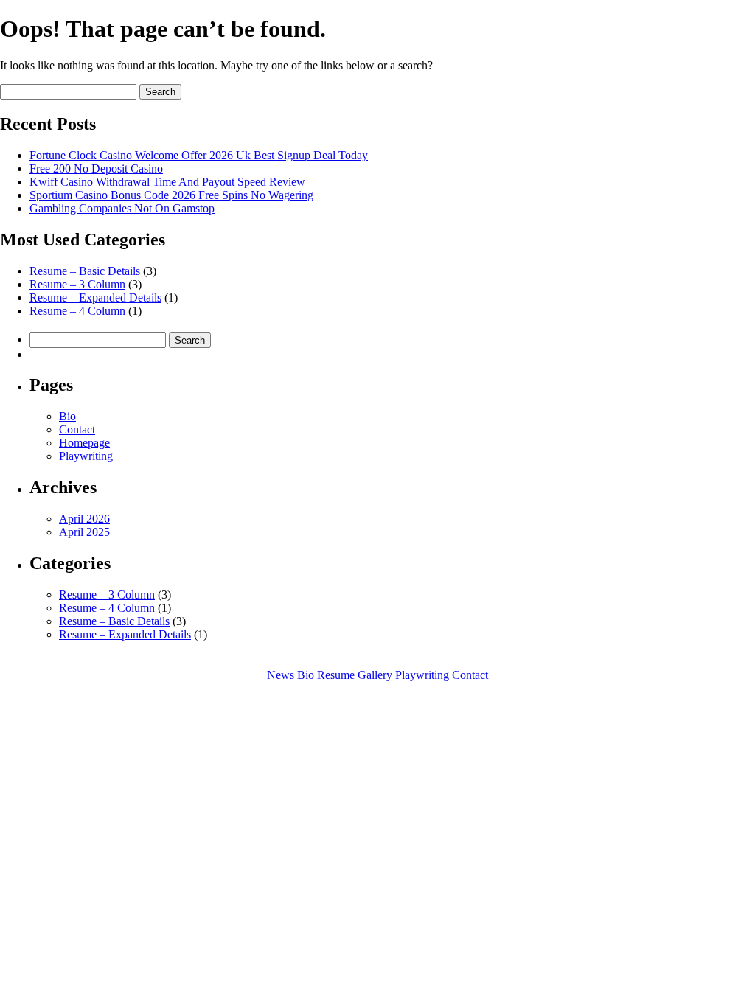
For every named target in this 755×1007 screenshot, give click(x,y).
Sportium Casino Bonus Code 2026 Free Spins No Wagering (171, 195)
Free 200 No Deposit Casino (96, 168)
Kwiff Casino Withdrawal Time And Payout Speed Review (167, 181)
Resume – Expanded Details (95, 297)
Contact (77, 429)
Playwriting (86, 456)
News (280, 675)
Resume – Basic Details (84, 271)
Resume (336, 675)
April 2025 (84, 532)
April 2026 (84, 518)
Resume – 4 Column (77, 310)
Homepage (84, 442)
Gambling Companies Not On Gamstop (122, 208)
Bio (67, 416)
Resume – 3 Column (77, 284)
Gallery (375, 675)
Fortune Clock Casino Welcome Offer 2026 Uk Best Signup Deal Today (198, 155)
